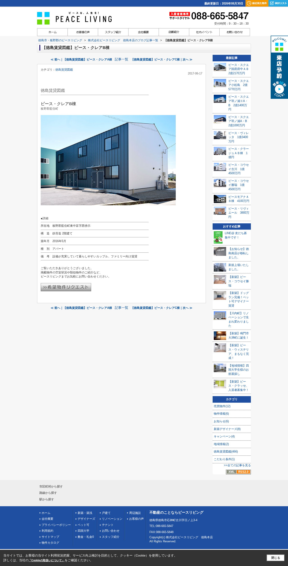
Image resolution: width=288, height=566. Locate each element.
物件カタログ (50, 542)
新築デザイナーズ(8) (227, 429)
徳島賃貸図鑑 (64, 69)
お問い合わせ (110, 530)
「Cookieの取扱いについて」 (47, 560)
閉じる (275, 557)
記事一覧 (121, 59)
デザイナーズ (86, 518)
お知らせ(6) (221, 421)
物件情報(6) (221, 413)
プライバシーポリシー (56, 525)
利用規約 (47, 530)
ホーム (46, 513)
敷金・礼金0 (86, 536)
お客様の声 (136, 518)
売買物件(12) (222, 406)
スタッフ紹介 (110, 536)
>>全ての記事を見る (237, 465)
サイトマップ (50, 536)
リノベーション (112, 518)
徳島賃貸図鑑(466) (226, 451)
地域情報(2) (221, 444)
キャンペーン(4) (224, 436)
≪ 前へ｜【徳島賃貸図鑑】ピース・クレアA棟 (81, 59)
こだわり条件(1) (224, 459)
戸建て (106, 513)
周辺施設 (135, 513)
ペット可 (83, 525)
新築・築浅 (85, 513)
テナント (108, 525)
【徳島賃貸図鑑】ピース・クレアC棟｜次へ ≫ (161, 59)
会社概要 (47, 518)
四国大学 (83, 530)
